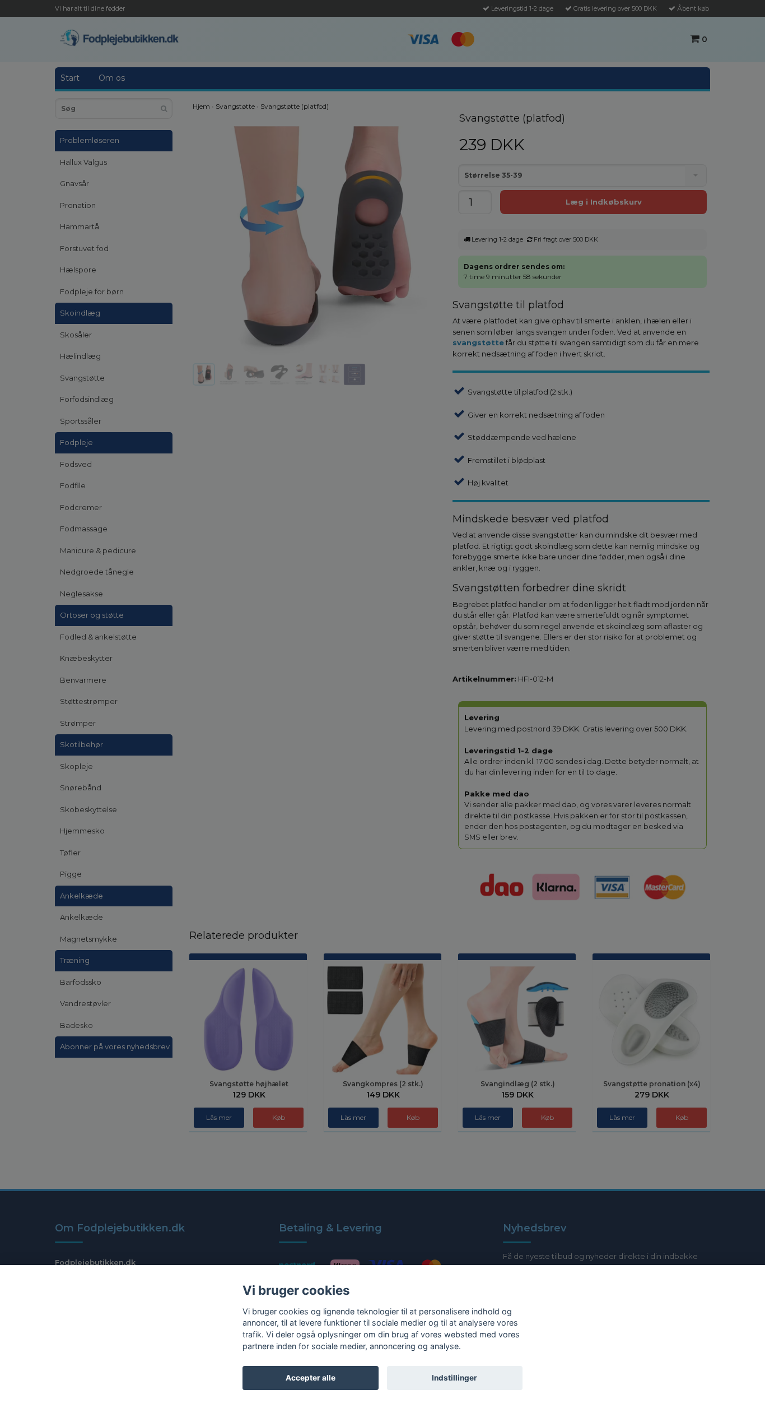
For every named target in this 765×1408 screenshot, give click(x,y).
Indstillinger (454, 1377)
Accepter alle (310, 1377)
